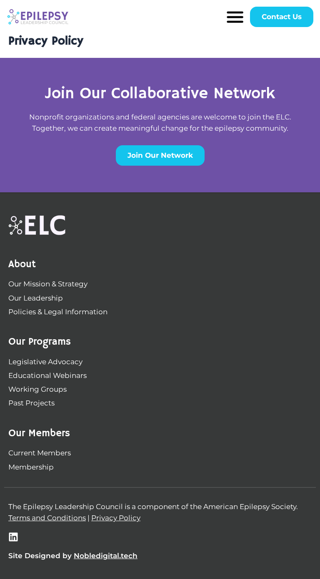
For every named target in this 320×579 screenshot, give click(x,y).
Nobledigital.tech (106, 556)
